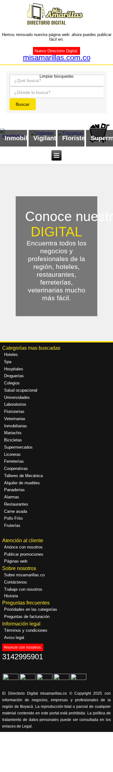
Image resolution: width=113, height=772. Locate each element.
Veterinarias (14, 418)
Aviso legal (14, 637)
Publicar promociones (23, 554)
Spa (7, 361)
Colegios (12, 383)
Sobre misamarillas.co (24, 575)
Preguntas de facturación (27, 616)
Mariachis (13, 432)
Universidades (17, 397)
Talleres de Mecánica (23, 475)
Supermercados (18, 447)
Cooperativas (16, 468)
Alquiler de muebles (22, 483)
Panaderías (14, 489)
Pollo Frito (13, 518)
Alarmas (11, 497)
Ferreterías (14, 461)
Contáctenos (15, 582)
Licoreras (12, 454)
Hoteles (11, 354)
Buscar (23, 104)
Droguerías (14, 375)
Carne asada (15, 511)
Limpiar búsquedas (57, 76)
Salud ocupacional (20, 390)
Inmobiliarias (15, 426)
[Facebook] (10, 678)
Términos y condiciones (25, 630)
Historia (11, 596)
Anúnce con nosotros (23, 547)
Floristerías (14, 411)
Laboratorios (15, 404)
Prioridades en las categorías (30, 609)
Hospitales (13, 369)
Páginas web (15, 561)
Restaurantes (16, 504)
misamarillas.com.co (56, 57)
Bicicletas (13, 440)
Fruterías (12, 525)
